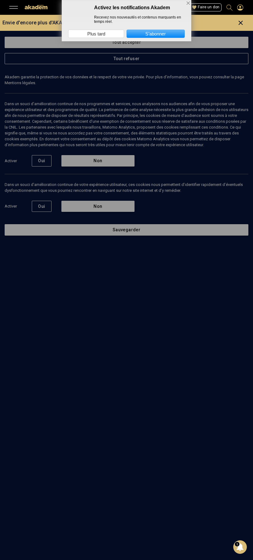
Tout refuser (127, 58)
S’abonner (155, 33)
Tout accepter (126, 42)
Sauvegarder (126, 229)
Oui (41, 160)
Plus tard (96, 33)
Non (97, 160)
